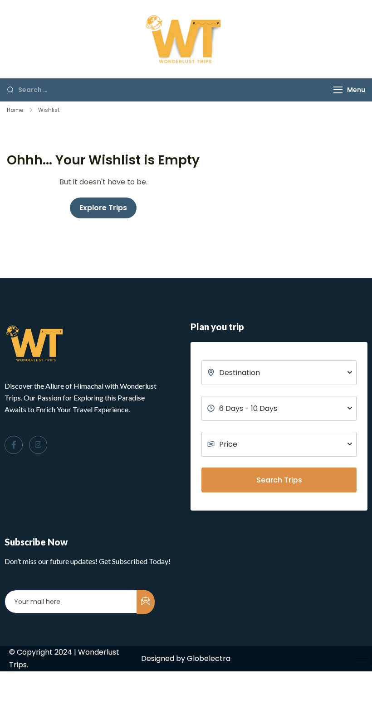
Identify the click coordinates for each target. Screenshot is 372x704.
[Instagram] (38, 445)
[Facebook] (14, 445)
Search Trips (279, 480)
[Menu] (338, 90)
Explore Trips (103, 208)
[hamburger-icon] (362, 658)
